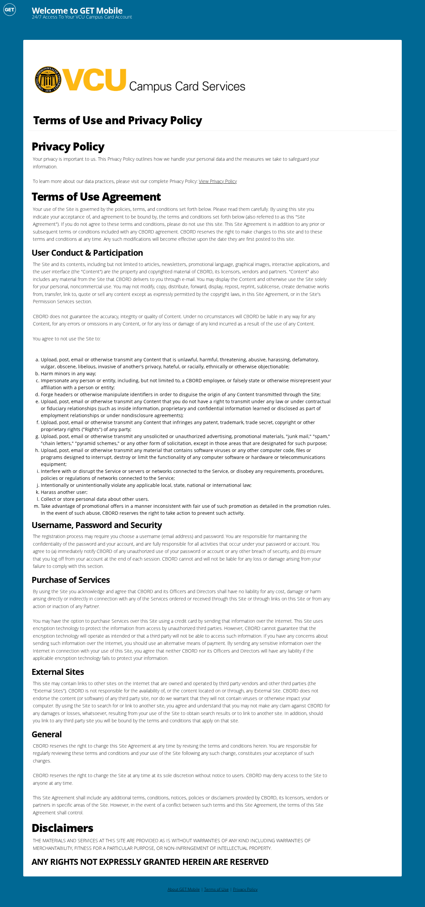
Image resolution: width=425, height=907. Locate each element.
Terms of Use (216, 889)
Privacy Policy (245, 889)
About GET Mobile (184, 889)
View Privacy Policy (218, 181)
